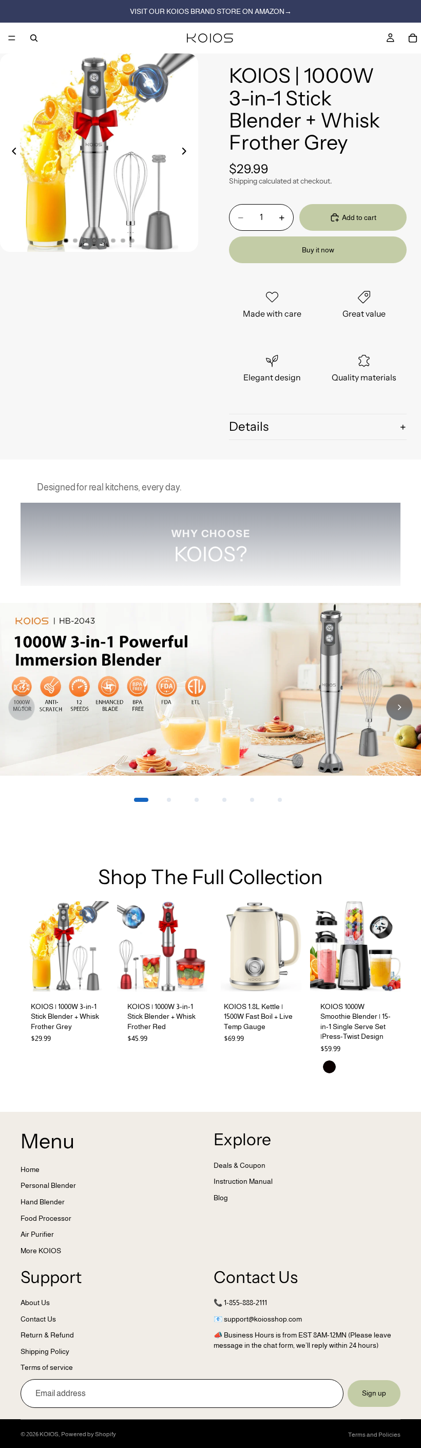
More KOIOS (41, 1251)
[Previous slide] (11, 152)
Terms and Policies (374, 1434)
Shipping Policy (45, 1351)
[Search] (34, 38)
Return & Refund (47, 1335)
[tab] (141, 800)
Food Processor (46, 1218)
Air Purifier (37, 1234)
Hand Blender (43, 1202)
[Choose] (288, 975)
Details (249, 426)
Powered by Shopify (88, 1434)
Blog (221, 1198)
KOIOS (49, 1434)
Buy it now (318, 250)
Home (30, 1169)
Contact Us (38, 1318)
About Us (35, 1302)
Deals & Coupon (239, 1165)
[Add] (95, 975)
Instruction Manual (243, 1181)
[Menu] (12, 38)
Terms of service (47, 1367)
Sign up (374, 1393)
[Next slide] (187, 152)
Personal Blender (48, 1185)
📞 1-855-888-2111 (240, 1302)
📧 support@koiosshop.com (258, 1318)
